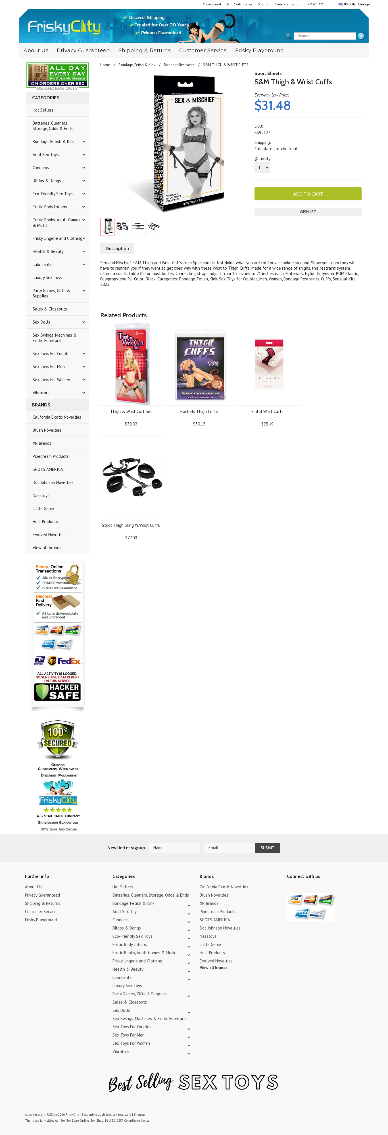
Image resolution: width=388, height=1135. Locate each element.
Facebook (320, 887)
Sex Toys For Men (49, 366)
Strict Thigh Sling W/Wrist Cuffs (131, 525)
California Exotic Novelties (57, 417)
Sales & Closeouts (50, 309)
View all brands (47, 547)
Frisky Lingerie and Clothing (57, 238)
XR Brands (42, 443)
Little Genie (43, 508)
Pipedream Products (51, 456)
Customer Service (203, 50)
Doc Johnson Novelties (53, 482)
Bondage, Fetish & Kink (54, 141)
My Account (212, 4)
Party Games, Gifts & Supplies (51, 293)
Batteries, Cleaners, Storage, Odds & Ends (53, 125)
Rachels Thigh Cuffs (199, 411)
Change (363, 4)
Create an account (290, 4)
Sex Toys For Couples (52, 353)
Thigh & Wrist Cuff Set (131, 411)
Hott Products (45, 521)
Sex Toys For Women (51, 379)
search (361, 36)
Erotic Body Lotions (50, 206)
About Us (36, 50)
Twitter (290, 887)
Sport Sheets (268, 73)
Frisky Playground (259, 50)
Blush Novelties (47, 430)
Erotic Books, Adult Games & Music (56, 222)
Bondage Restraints (179, 64)
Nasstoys (41, 495)
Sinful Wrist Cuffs (267, 411)
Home (105, 64)
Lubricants (42, 264)
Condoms (41, 167)
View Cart (315, 4)
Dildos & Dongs (47, 180)
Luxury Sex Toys (47, 277)
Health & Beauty (48, 251)
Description (117, 248)
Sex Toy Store (70, 1121)
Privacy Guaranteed (83, 50)
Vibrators (41, 392)
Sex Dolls (41, 322)
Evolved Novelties (49, 534)
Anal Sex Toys (46, 154)
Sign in (264, 4)
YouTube (300, 887)
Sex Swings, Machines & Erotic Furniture (55, 337)
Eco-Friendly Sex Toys (53, 193)
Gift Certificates (240, 4)
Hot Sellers (43, 110)
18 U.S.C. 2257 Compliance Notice (127, 1121)
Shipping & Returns (144, 50)
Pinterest (310, 887)
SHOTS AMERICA (48, 469)
